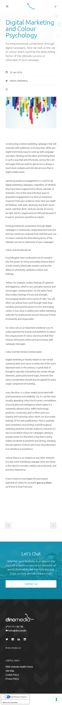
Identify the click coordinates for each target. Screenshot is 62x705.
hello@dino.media (17, 630)
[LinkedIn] (19, 640)
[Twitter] (7, 640)
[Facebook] (13, 640)
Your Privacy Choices (18, 697)
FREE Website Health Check (19, 667)
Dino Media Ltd (14, 648)
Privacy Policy (12, 678)
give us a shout (44, 482)
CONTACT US (31, 584)
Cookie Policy (12, 674)
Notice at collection (10, 702)
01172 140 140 (15, 626)
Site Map (10, 671)
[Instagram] (26, 640)
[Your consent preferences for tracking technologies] (56, 699)
